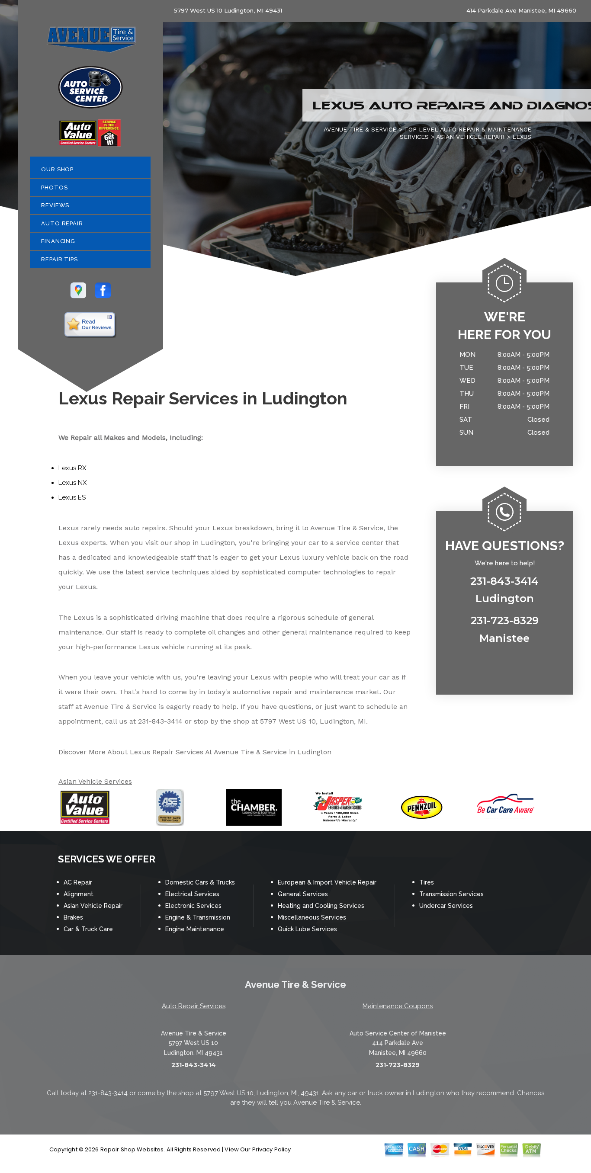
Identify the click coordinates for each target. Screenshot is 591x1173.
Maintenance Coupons (398, 1006)
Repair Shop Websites (132, 1149)
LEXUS (521, 136)
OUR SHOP (57, 169)
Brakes (73, 917)
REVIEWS (55, 205)
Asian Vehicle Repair (93, 905)
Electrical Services (192, 894)
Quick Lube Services (307, 929)
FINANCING (58, 241)
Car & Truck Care (88, 929)
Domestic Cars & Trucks (200, 882)
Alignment (78, 894)
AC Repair (78, 882)
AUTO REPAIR (62, 223)
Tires (426, 882)
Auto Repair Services (193, 1006)
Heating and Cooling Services (321, 905)
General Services (303, 894)
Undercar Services (446, 905)
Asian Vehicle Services (95, 781)
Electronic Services (193, 905)
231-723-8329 (398, 1065)
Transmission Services (451, 894)
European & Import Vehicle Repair (327, 882)
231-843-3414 (160, 721)
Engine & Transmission (197, 917)
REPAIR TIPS (59, 259)
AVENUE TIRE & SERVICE (360, 129)
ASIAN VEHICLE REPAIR (470, 136)
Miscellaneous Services (312, 917)
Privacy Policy (271, 1149)
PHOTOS (54, 187)
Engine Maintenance (194, 929)
